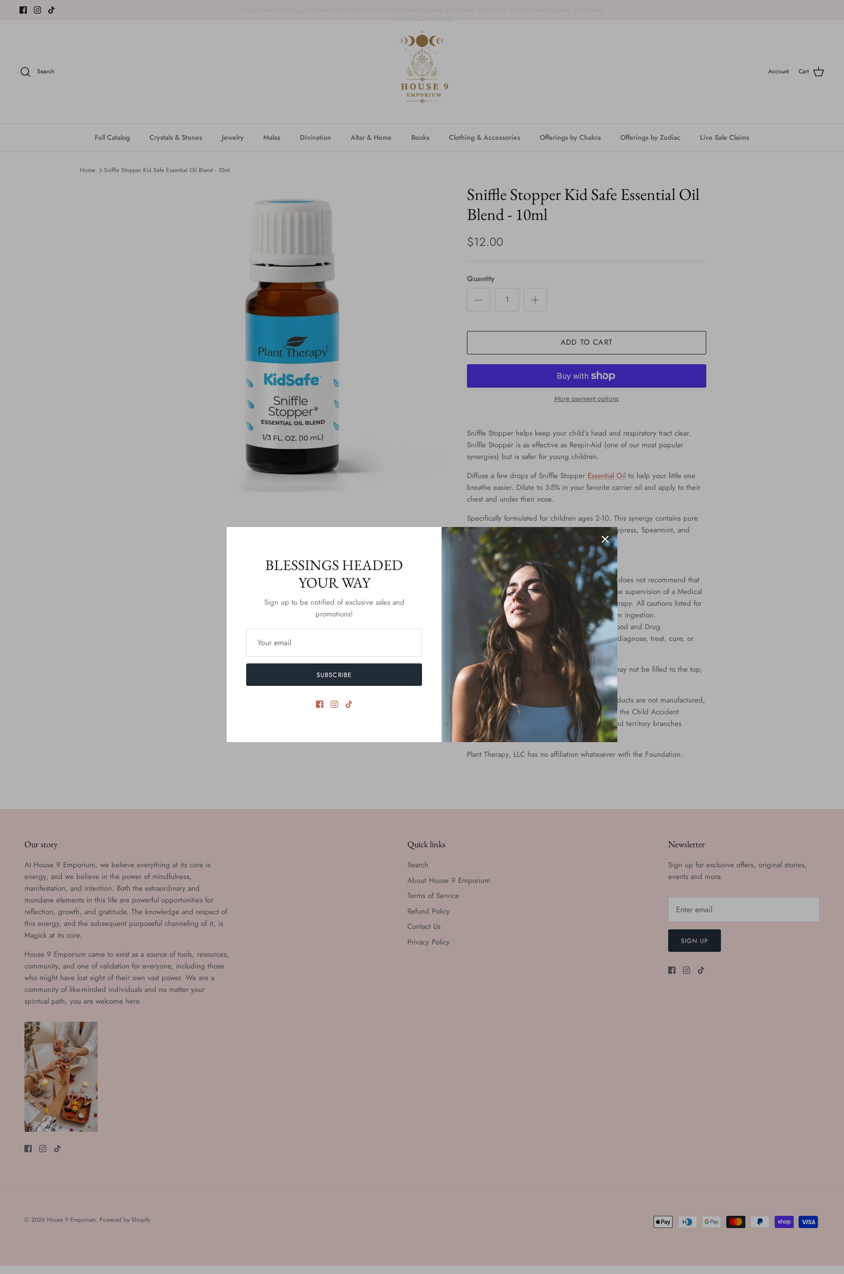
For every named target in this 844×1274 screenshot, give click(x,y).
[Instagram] (334, 704)
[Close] (605, 539)
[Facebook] (319, 704)
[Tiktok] (349, 704)
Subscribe (333, 675)
